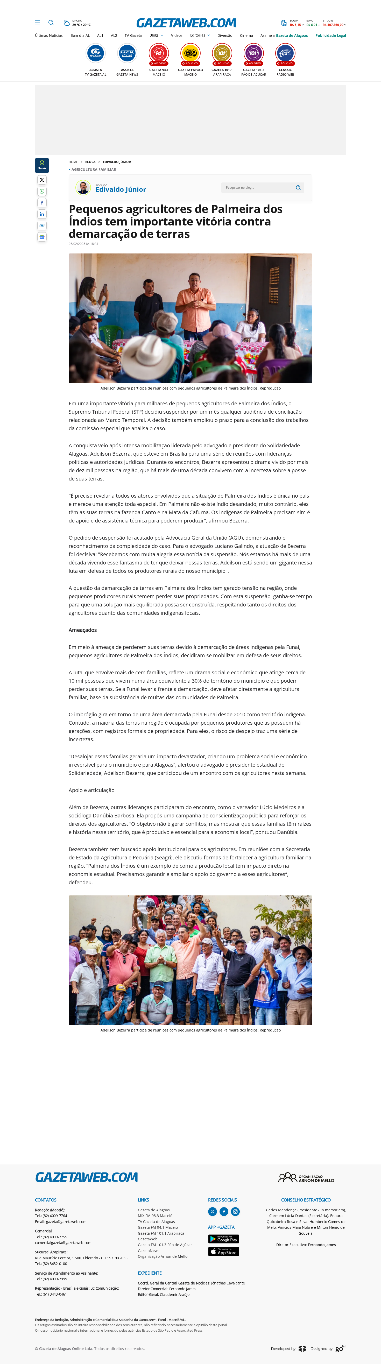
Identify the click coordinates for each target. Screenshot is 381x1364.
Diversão (224, 35)
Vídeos (176, 35)
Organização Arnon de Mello (162, 1256)
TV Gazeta (133, 35)
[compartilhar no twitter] (42, 180)
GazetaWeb (148, 1238)
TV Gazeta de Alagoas (156, 1221)
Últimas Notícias (49, 35)
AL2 (114, 35)
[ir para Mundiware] (288, 1349)
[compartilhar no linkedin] (42, 214)
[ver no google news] (42, 237)
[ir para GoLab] (328, 1348)
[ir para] (226, 1239)
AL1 (100, 35)
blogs (90, 162)
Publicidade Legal (330, 35)
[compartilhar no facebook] (42, 202)
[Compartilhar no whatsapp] (42, 191)
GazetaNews (148, 1250)
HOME (73, 162)
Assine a (284, 35)
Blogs (154, 35)
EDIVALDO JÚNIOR (117, 162)
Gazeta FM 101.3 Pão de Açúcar (165, 1244)
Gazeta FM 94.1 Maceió (158, 1227)
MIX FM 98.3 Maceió (155, 1215)
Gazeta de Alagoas (154, 1209)
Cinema (246, 35)
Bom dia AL (80, 35)
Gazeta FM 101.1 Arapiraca (161, 1233)
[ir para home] (186, 22)
